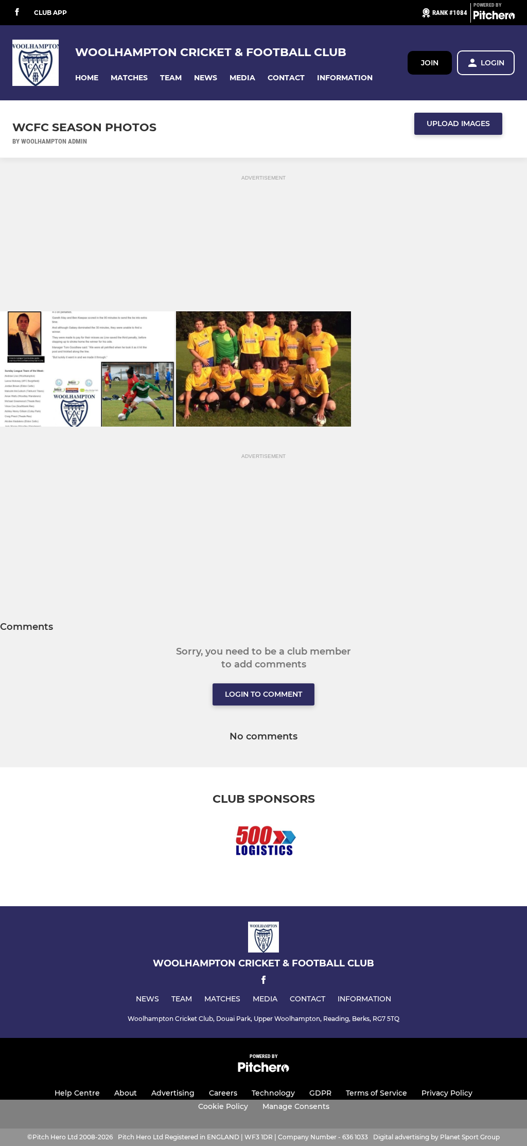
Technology (273, 1093)
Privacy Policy (446, 1093)
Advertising (173, 1093)
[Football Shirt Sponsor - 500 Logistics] (263, 843)
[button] (86, 78)
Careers (223, 1093)
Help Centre (77, 1093)
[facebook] (17, 12)
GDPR (320, 1093)
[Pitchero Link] (494, 17)
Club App (50, 12)
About (125, 1093)
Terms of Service (376, 1093)
